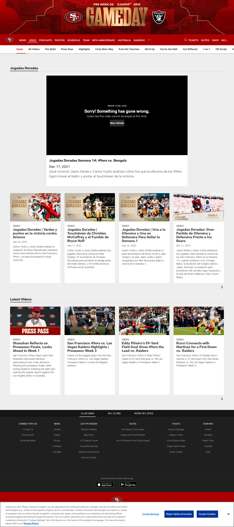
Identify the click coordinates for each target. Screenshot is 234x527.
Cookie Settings (150, 514)
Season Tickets (176, 435)
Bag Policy (89, 435)
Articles (57, 429)
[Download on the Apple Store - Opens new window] (105, 485)
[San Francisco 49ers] (117, 500)
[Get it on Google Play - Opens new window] (128, 486)
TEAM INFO (208, 423)
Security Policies (88, 457)
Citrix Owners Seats (176, 440)
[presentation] (222, 287)
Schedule (208, 435)
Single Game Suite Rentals (133, 435)
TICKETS (176, 423)
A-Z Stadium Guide (89, 440)
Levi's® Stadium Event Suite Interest (133, 440)
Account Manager (176, 429)
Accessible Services (89, 446)
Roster (208, 429)
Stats (208, 452)
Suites (132, 423)
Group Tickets (176, 452)
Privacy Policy (31, 523)
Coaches (208, 446)
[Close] (228, 514)
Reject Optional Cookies (179, 514)
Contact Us (28, 429)
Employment (28, 435)
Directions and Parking (88, 452)
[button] (117, 123)
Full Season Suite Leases (133, 429)
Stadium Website (89, 429)
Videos (57, 435)
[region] (117, 514)
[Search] (185, 40)
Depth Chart (208, 440)
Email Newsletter (28, 440)
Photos (57, 440)
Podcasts (57, 446)
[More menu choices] (149, 40)
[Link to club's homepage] (9, 40)
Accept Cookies (207, 514)
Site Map (57, 452)
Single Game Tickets (176, 446)
